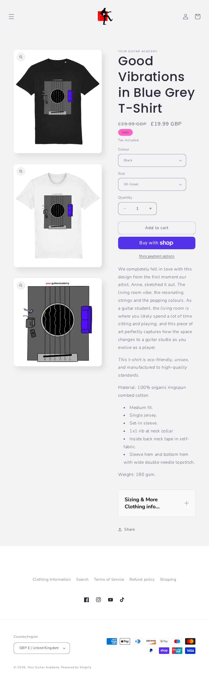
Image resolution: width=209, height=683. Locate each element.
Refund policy (142, 579)
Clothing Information (52, 579)
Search (82, 579)
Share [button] (129, 529)
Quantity (125, 197)
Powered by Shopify (76, 667)
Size (121, 173)
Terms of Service (109, 579)
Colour (123, 149)
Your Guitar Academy (43, 667)
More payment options (156, 256)
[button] (11, 17)
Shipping (168, 579)
